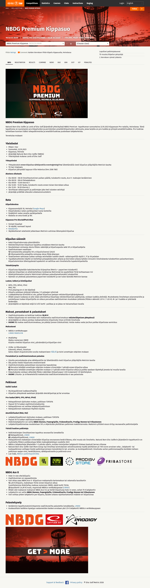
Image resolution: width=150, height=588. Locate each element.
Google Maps (38, 208)
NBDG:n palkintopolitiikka (28, 454)
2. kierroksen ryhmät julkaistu (110, 57)
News (52, 62)
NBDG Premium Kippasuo (38, 28)
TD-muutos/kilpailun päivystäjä (111, 54)
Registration (20, 62)
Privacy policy (76, 582)
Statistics (46, 3)
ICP (79, 62)
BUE (59, 62)
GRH (66, 62)
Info (9, 62)
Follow (134, 9)
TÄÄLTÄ (54, 352)
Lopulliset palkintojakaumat (109, 52)
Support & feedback (55, 582)
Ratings (13, 52)
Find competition (16, 8)
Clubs (66, 3)
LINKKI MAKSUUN (15, 333)
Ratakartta (13, 229)
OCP (72, 62)
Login (122, 3)
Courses (57, 3)
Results (32, 62)
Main (7, 8)
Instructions (78, 3)
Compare (42, 62)
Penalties (88, 62)
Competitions (32, 3)
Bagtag (90, 3)
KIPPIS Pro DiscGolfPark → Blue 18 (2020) (41, 38)
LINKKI (27, 435)
